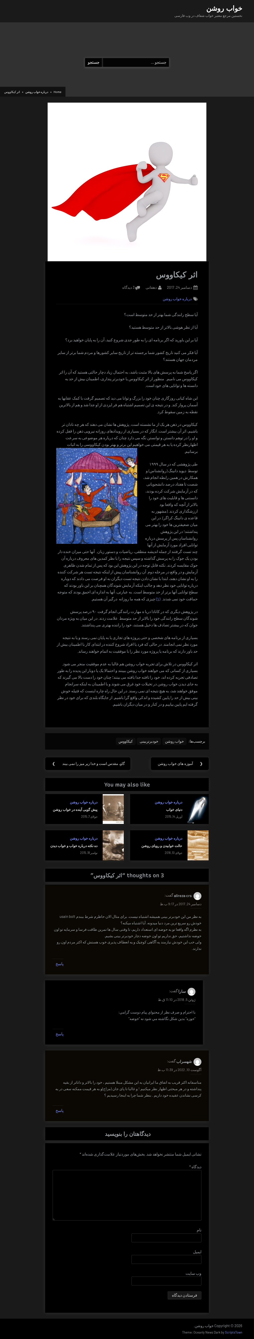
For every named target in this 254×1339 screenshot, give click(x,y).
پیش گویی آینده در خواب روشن (75, 809)
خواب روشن (224, 8)
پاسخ (60, 963)
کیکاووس (126, 741)
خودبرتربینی (149, 741)
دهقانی (151, 287)
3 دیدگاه (128, 288)
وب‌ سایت (193, 1273)
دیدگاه (195, 1166)
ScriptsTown (233, 1332)
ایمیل (197, 1251)
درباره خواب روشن (177, 298)
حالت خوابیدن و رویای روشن (161, 846)
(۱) (158, 598)
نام (199, 1229)
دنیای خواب (174, 809)
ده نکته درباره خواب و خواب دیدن (73, 846)
